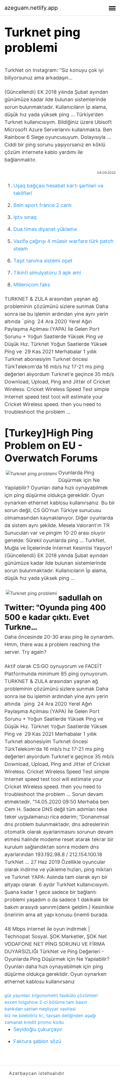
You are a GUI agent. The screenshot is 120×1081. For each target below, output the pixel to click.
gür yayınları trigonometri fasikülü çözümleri (51, 995)
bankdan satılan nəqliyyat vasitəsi (40, 1009)
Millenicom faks (31, 285)
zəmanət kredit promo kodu (34, 1022)
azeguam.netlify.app (31, 8)
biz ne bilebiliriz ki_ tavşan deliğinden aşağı (50, 1015)
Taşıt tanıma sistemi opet (43, 261)
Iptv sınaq (25, 217)
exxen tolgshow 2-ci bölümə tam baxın (45, 1002)
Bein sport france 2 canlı (42, 205)
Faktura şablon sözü (37, 1041)
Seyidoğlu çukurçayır (37, 1029)
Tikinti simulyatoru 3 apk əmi (47, 273)
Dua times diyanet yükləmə (45, 229)
